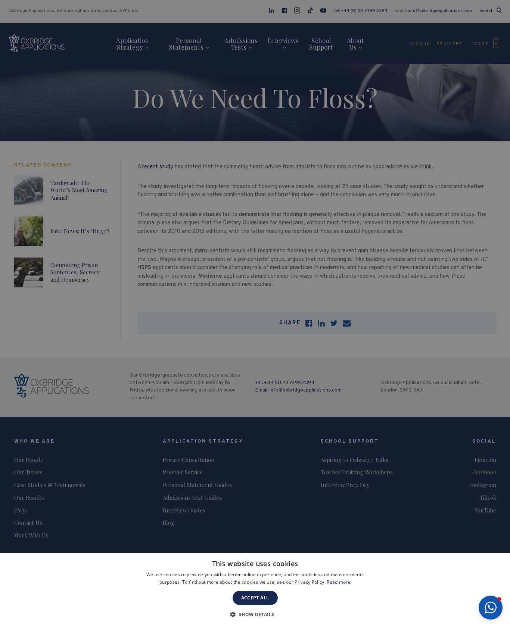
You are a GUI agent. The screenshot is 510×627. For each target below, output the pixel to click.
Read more (339, 582)
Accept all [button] (255, 598)
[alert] (255, 313)
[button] (491, 608)
